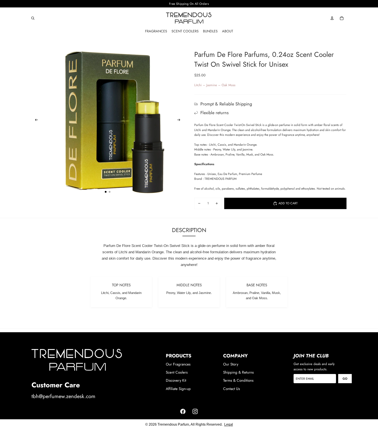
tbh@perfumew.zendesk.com (63, 396)
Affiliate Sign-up (178, 388)
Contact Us (231, 388)
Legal (68, 404)
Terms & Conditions (238, 380)
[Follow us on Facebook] (182, 411)
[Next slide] (180, 120)
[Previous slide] (35, 120)
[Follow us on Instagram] (195, 411)
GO (345, 378)
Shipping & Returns (238, 372)
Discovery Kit (176, 380)
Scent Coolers (177, 372)
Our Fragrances (178, 364)
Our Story (230, 364)
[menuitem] (156, 31)
